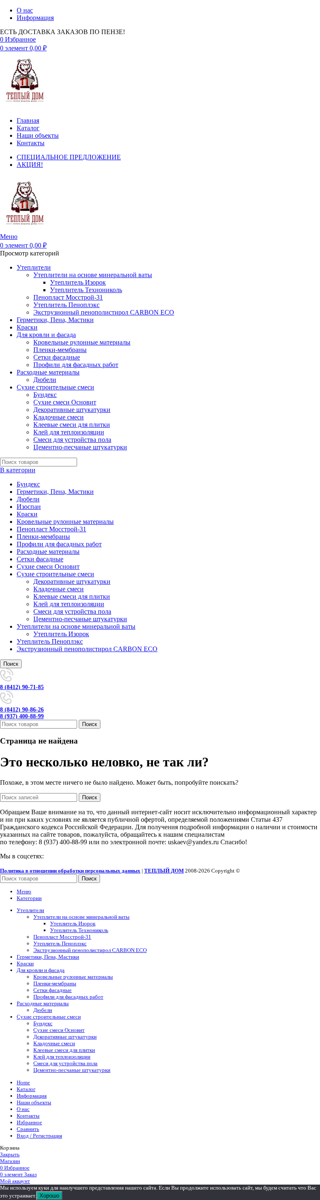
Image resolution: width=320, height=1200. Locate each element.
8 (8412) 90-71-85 (22, 687)
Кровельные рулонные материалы (81, 342)
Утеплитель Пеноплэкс (66, 304)
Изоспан (29, 506)
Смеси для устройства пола (72, 439)
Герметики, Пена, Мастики (55, 491)
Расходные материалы (48, 551)
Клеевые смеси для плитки (71, 424)
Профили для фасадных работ (75, 364)
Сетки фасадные (56, 357)
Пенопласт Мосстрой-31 (68, 297)
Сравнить (28, 1129)
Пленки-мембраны (60, 349)
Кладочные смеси (58, 417)
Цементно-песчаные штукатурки (80, 447)
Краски (27, 514)
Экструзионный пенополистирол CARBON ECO (103, 312)
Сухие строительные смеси (55, 574)
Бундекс (45, 394)
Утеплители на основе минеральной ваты (92, 274)
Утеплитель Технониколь (86, 289)
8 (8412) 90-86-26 (22, 710)
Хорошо (49, 1196)
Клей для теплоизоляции (68, 432)
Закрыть (10, 1154)
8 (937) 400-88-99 (22, 716)
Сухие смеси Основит (64, 402)
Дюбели (44, 379)
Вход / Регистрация (39, 1136)
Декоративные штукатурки (71, 409)
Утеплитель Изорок (78, 282)
